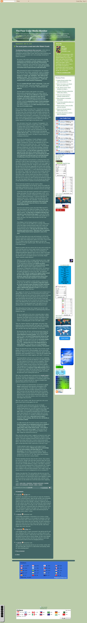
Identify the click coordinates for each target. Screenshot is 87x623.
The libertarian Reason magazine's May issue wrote (28, 50)
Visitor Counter (64, 338)
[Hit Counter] (66, 161)
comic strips (23, 483)
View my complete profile (64, 72)
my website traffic (64, 265)
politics (36, 484)
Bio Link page (59, 156)
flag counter (58, 195)
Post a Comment (20, 551)
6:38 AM (19, 514)
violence (40, 484)
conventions (29, 483)
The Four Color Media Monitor (31, 31)
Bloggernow (58, 159)
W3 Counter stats (60, 155)
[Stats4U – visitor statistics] (62, 388)
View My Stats (66, 163)
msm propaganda (23, 484)
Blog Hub (58, 158)
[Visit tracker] (63, 335)
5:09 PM (19, 542)
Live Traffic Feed (65, 118)
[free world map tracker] (63, 203)
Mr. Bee (26, 494)
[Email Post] (49, 487)
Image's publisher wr (64, 132)
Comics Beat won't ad (61, 142)
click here (58, 364)
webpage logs (43, 608)
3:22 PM (19, 494)
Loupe (2, 619)
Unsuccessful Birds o (61, 122)
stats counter (59, 193)
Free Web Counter (60, 369)
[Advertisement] (43, 12)
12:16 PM (30, 487)
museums (31, 484)
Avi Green (64, 48)
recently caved (44, 375)
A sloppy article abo (64, 139)
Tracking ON (70, 153)
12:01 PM (19, 529)
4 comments (45, 487)
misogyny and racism (38, 483)
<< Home (17, 554)
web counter (59, 315)
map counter (59, 207)
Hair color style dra (60, 129)
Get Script (60, 153)
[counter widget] (63, 325)
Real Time (65, 153)
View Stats (65, 283)
